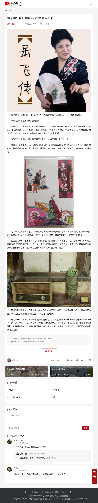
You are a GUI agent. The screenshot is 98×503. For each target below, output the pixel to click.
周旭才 (16, 468)
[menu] (90, 4)
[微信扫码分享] (67, 360)
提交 (85, 428)
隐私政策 (47, 492)
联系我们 (37, 492)
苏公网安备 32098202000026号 (74, 499)
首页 (6, 11)
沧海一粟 (10, 24)
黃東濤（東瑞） (19, 440)
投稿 (69, 492)
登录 (10, 428)
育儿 (41, 24)
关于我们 (27, 492)
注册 (56, 492)
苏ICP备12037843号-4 (20, 499)
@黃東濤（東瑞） (27, 458)
